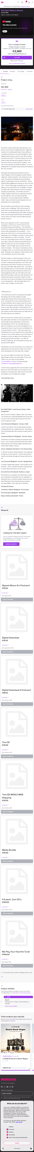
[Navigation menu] (32, 2)
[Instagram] (10, 1087)
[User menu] (29, 2)
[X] (4, 1087)
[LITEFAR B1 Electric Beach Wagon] (15, 1038)
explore (12, 1021)
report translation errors (14, 1098)
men (3, 102)
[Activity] (26, 2)
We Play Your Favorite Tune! (16, 951)
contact (10, 89)
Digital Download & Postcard (16, 690)
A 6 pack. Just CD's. (12, 899)
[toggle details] (30, 1069)
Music (3, 95)
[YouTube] (7, 1087)
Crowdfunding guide (24, 993)
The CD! (6, 742)
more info (4, 89)
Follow (17, 57)
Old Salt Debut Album (12, 10)
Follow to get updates (11, 1006)
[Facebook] (2, 1087)
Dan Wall (5, 12)
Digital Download (10, 637)
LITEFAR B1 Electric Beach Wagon (15, 1059)
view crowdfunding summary (17, 63)
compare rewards (11, 544)
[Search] (18, 2)
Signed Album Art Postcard (16, 585)
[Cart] (22, 2)
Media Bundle (9, 850)
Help (14, 993)
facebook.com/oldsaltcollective (12, 363)
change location (25, 6)
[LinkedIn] (12, 1087)
